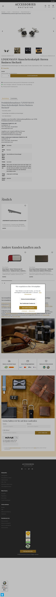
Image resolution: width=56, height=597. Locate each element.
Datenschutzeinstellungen (28, 299)
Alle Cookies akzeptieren (28, 307)
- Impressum (24, 311)
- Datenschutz (31, 311)
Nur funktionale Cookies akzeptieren (28, 303)
